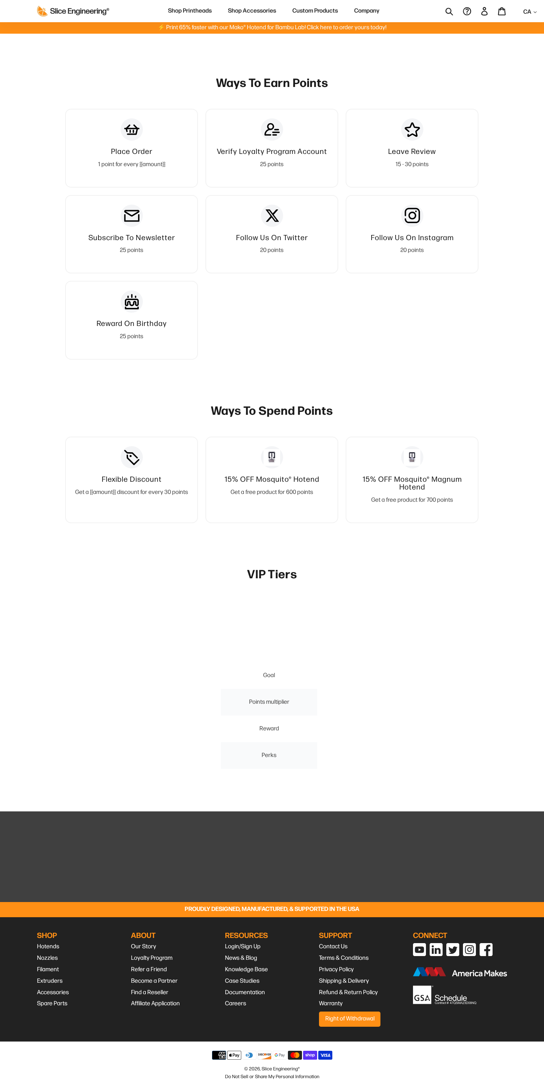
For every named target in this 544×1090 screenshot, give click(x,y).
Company (366, 10)
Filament (48, 969)
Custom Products (315, 10)
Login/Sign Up (243, 946)
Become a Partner (154, 981)
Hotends (48, 946)
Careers (235, 1003)
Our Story (143, 946)
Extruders (50, 981)
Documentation (245, 992)
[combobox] (454, 11)
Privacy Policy (336, 969)
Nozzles (47, 958)
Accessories (53, 992)
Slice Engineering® (281, 1069)
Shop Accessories (252, 10)
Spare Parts (52, 1003)
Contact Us (333, 946)
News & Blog (241, 958)
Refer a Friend (149, 969)
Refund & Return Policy (348, 992)
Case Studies (242, 981)
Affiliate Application (155, 1003)
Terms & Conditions (344, 958)
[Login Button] (485, 10)
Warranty (331, 1003)
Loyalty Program (151, 958)
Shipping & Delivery (344, 981)
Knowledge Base (246, 969)
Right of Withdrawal (350, 1018)
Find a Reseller (149, 992)
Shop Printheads (190, 10)
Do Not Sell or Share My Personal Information (272, 1077)
